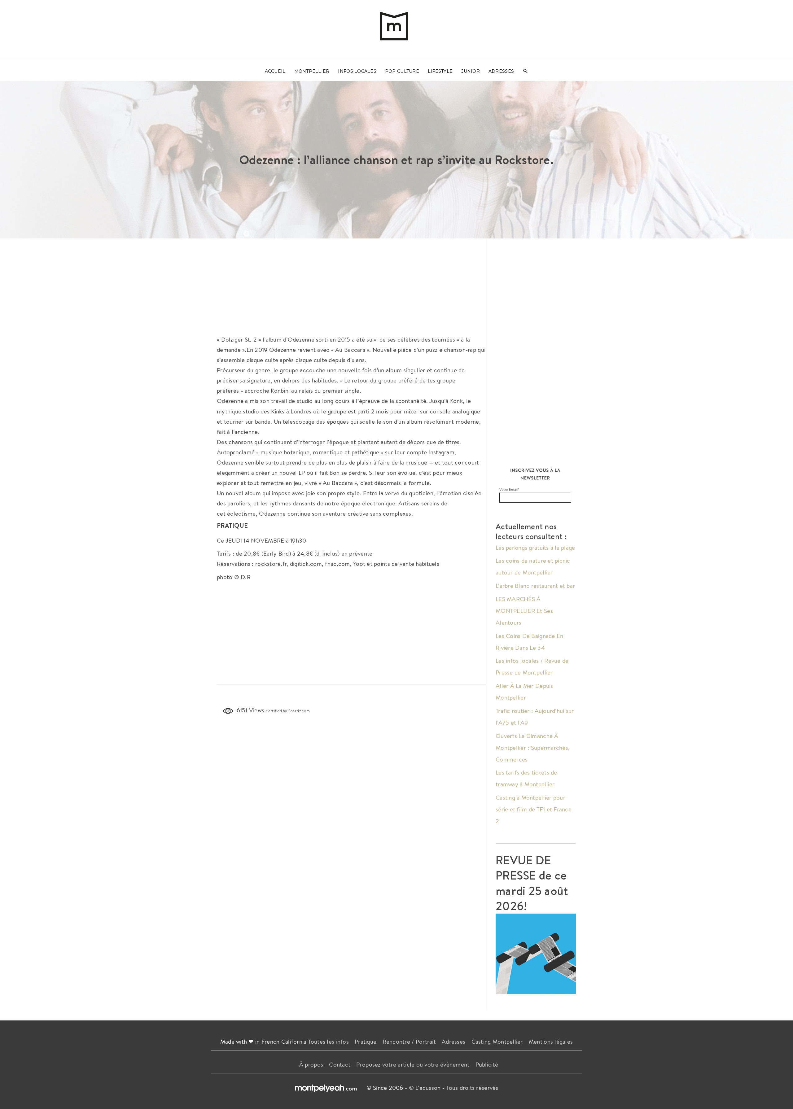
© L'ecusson (425, 1088)
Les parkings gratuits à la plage (535, 548)
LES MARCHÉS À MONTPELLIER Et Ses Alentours (524, 611)
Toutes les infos (328, 1041)
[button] (525, 71)
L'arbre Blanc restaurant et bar (535, 586)
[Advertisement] (352, 285)
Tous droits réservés (472, 1088)
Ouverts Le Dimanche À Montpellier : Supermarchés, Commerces (533, 747)
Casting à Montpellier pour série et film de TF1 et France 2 (534, 809)
